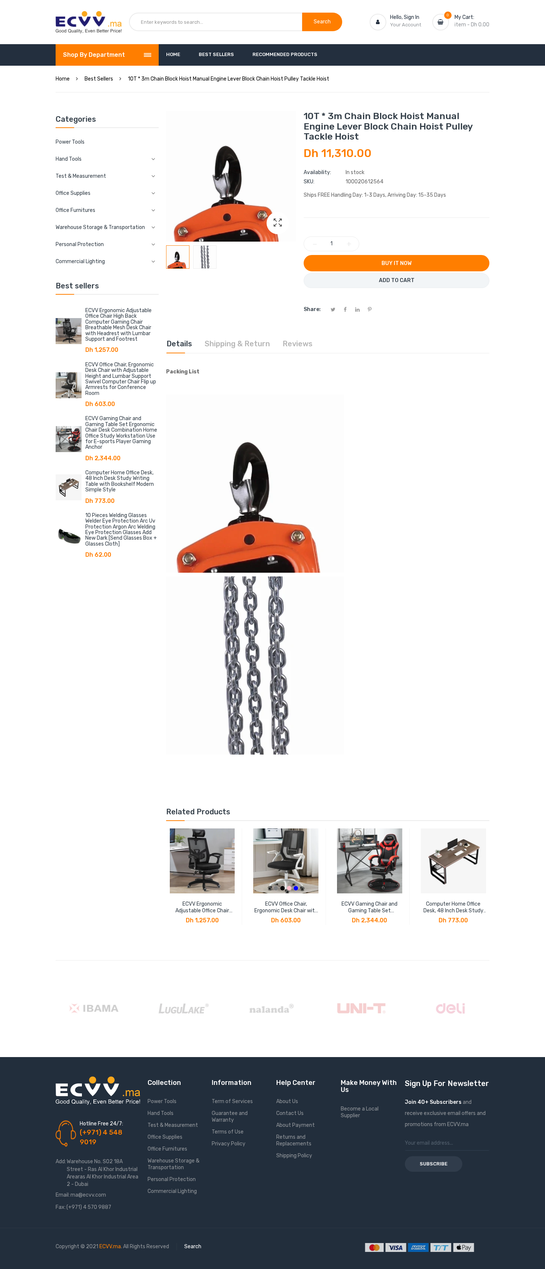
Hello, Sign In (404, 17)
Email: (63, 1195)
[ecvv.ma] (89, 17)
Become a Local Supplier (360, 1112)
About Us (287, 1101)
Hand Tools (161, 1113)
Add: (61, 1161)
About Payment (295, 1125)
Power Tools (70, 142)
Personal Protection (172, 1179)
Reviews (298, 343)
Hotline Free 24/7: (101, 1124)
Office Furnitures (167, 1149)
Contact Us (290, 1113)
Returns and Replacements (293, 1140)
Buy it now (397, 263)
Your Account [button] (405, 24)
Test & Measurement (173, 1125)
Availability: (317, 172)
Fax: (61, 1207)
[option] (177, 257)
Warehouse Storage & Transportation (173, 1164)
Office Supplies (165, 1137)
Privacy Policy (228, 1144)
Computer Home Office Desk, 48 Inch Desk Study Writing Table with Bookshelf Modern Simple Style (119, 481)
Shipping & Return (237, 343)
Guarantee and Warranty (230, 1116)
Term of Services (232, 1101)
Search (192, 1246)
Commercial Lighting (172, 1191)
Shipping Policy (294, 1155)
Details (179, 343)
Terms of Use (228, 1132)
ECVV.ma (110, 1246)
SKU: (309, 182)
